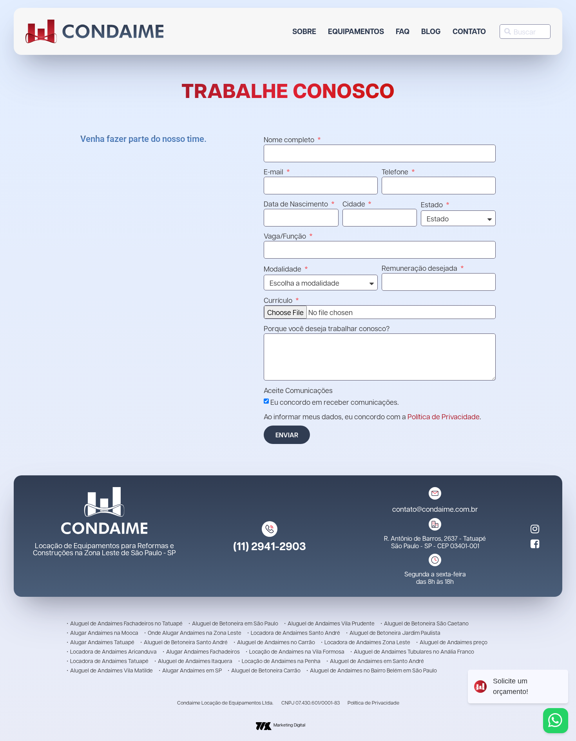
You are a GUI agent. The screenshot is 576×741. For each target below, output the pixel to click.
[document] (288, 370)
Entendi (191, 6)
